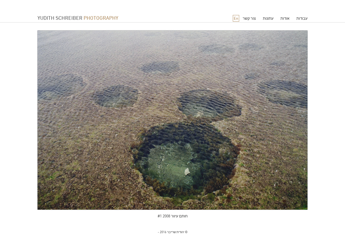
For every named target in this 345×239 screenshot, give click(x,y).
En (236, 18)
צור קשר (249, 18)
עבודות (301, 18)
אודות (284, 18)
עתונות (268, 18)
